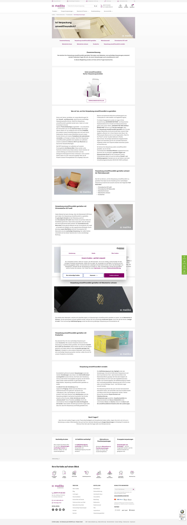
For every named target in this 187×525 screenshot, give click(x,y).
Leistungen (75, 494)
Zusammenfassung (65, 40)
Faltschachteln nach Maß (79, 502)
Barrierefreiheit (110, 522)
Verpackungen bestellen (96, 100)
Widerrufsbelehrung (92, 522)
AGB (86, 522)
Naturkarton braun (67, 44)
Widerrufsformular (102, 522)
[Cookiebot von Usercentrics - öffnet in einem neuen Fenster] (117, 248)
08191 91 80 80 (59, 493)
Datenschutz (126, 522)
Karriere (75, 513)
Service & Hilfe (107, 11)
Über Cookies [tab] (115, 253)
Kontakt (74, 510)
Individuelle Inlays (98, 494)
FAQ (94, 507)
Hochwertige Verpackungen (79, 507)
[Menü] (185, 510)
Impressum (97, 268)
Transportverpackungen (67, 11)
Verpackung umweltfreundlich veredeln (114, 44)
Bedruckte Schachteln (78, 505)
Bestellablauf (97, 488)
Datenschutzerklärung (114, 268)
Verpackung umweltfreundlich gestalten (85, 40)
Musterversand (97, 505)
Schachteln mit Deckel (78, 499)
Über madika (76, 488)
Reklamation (97, 502)
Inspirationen (97, 510)
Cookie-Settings (118, 522)
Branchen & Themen (82, 11)
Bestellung (97, 485)
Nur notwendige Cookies (73, 275)
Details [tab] (93, 253)
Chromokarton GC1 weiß (121, 40)
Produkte (54, 11)
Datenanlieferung (98, 491)
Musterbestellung (95, 11)
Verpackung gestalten (99, 513)
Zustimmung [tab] (72, 253)
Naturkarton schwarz (82, 44)
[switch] (182, 519)
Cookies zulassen (114, 275)
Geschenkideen (76, 496)
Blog (74, 491)
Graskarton (96, 44)
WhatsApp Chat (57, 502)
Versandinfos (97, 496)
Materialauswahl (105, 40)
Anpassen (92, 275)
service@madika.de (58, 500)
